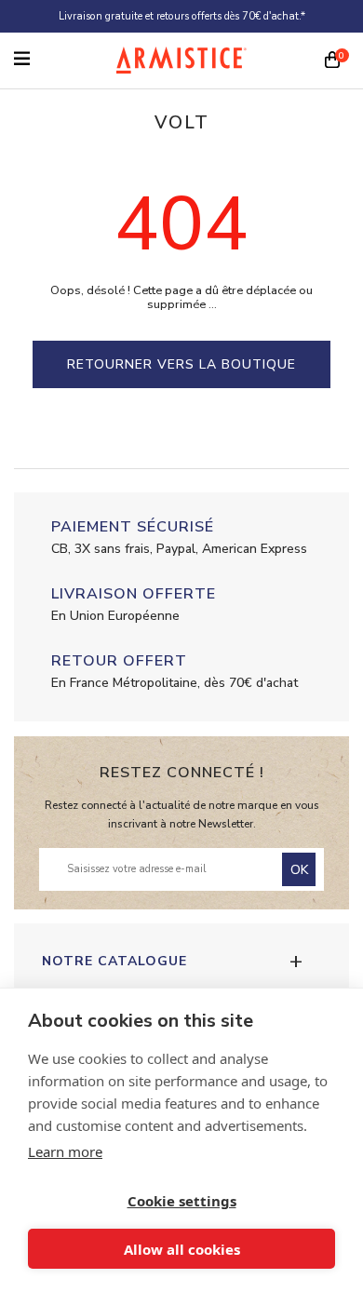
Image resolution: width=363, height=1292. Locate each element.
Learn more (65, 1151)
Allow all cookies (182, 1249)
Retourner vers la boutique (181, 364)
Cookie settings (182, 1200)
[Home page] (181, 60)
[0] (332, 62)
